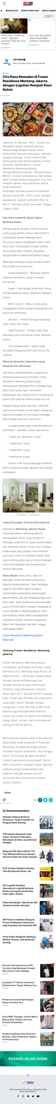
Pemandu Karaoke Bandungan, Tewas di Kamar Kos (18, 1001)
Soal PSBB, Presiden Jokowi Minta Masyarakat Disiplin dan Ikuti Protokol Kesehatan (19, 1019)
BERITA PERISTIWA (30, 10)
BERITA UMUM (49, 10)
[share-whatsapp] (50, 800)
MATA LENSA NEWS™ (28, 1091)
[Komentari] (4, 800)
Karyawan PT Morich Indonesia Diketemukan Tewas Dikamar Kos (19, 984)
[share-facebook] (40, 800)
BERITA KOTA (12, 10)
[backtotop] (28, 1075)
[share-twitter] (45, 800)
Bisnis (6, 73)
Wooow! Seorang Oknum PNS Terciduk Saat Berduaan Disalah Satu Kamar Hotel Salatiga (18, 968)
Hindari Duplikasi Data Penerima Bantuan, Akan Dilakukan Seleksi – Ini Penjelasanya (20, 1036)
